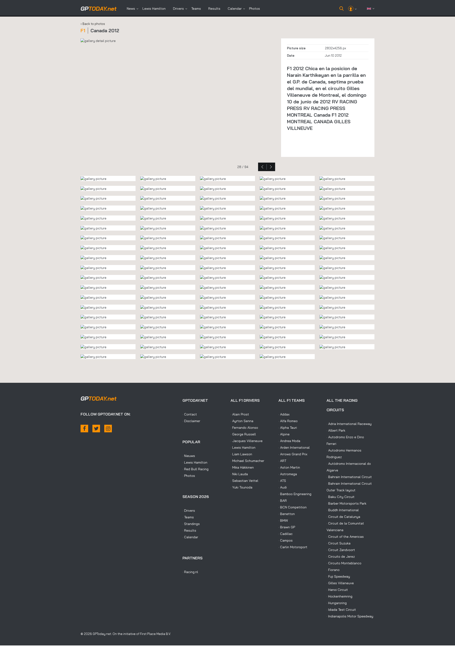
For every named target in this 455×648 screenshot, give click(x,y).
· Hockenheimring (339, 596)
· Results (189, 530)
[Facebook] (84, 428)
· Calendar (190, 537)
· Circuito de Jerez (341, 556)
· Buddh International (343, 510)
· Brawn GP (286, 527)
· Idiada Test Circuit (341, 609)
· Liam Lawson (241, 454)
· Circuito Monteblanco (344, 563)
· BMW (283, 520)
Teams (196, 8)
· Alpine (284, 434)
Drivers (178, 8)
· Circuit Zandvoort (341, 550)
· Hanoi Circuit (337, 590)
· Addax (284, 414)
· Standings (191, 524)
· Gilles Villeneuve (340, 583)
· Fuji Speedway (338, 576)
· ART (282, 461)
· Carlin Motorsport (292, 547)
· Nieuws (188, 456)
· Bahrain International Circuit (349, 477)
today (99, 8)
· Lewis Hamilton (194, 462)
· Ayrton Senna (242, 421)
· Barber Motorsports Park (346, 503)
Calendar (235, 8)
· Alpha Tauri (287, 427)
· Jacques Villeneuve (247, 441)
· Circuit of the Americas (345, 536)
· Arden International (294, 447)
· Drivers (188, 510)
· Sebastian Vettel (244, 481)
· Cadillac (285, 534)
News (131, 8)
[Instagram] (108, 428)
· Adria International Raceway (349, 424)
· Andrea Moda (289, 441)
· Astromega (287, 474)
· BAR (282, 500)
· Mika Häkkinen (242, 467)
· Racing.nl (190, 572)
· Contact (189, 414)
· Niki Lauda (239, 474)
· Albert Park (336, 430)
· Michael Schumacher (247, 461)
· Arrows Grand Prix (292, 454)
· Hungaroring (337, 603)
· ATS (282, 481)
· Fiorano (333, 570)
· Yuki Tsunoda (241, 487)
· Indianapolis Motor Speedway (350, 616)
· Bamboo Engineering (294, 494)
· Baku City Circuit (341, 497)
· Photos (188, 476)
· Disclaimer (191, 421)
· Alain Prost (240, 414)
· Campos (285, 540)
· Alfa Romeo (288, 421)
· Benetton (286, 514)
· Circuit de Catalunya (343, 517)
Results (214, 8)
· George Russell (243, 434)
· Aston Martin (289, 467)
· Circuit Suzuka (338, 543)
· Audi (282, 487)
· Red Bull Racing (195, 469)
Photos (254, 8)
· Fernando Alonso (244, 427)
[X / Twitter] (96, 428)
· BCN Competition (292, 507)
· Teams (188, 517)
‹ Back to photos (93, 24)
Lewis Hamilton (154, 8)
